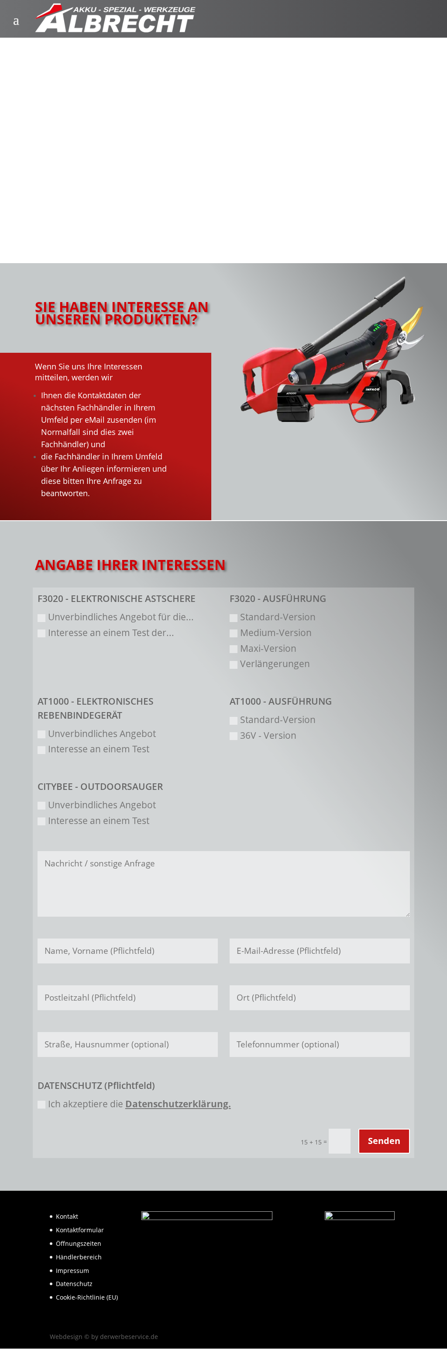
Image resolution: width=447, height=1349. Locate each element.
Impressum (72, 1270)
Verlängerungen (275, 663)
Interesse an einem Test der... (111, 632)
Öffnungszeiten (78, 1243)
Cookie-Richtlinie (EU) (87, 1297)
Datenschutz (74, 1283)
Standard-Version (278, 617)
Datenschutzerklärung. (178, 1104)
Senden (384, 1141)
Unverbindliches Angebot (102, 733)
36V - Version (268, 735)
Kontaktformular (80, 1230)
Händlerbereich (79, 1257)
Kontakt (67, 1216)
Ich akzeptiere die (139, 1104)
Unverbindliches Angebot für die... (121, 617)
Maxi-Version (268, 648)
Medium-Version (276, 632)
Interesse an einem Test (98, 749)
